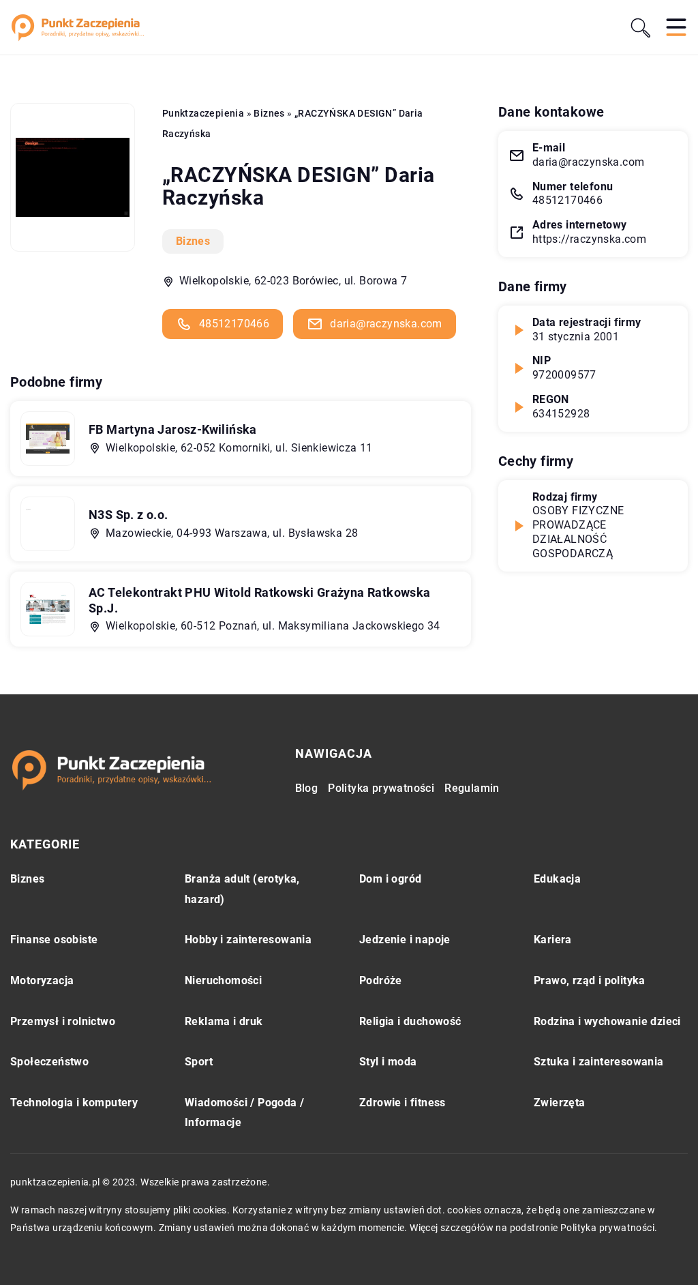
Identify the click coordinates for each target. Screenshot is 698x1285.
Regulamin (472, 788)
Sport (199, 1061)
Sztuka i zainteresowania (599, 1061)
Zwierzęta (560, 1102)
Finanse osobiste (53, 939)
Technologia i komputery (74, 1102)
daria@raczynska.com (386, 323)
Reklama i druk (224, 1021)
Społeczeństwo (49, 1061)
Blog (306, 788)
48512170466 (234, 323)
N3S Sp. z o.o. (128, 514)
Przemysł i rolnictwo (62, 1021)
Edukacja (557, 878)
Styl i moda (387, 1061)
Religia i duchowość (410, 1021)
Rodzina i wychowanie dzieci (607, 1021)
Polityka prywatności (381, 788)
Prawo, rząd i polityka (590, 980)
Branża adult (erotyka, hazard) (242, 889)
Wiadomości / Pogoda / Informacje (244, 1112)
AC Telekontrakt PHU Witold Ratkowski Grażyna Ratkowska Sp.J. (260, 600)
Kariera (553, 939)
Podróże (380, 980)
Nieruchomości (223, 980)
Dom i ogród (390, 878)
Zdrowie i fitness (402, 1102)
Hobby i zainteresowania (248, 939)
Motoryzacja (42, 980)
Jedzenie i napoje (405, 939)
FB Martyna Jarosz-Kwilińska (173, 429)
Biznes (193, 241)
